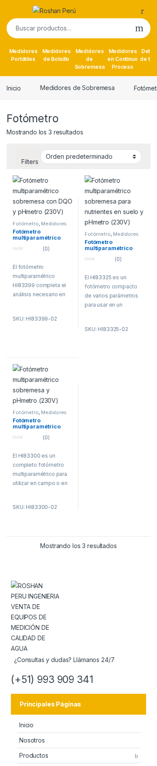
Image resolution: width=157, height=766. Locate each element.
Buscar (139, 28)
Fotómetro (26, 224)
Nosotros (32, 740)
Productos (33, 755)
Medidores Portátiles (23, 55)
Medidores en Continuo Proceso (122, 59)
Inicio (14, 87)
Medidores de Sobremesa (90, 59)
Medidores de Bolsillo (56, 55)
